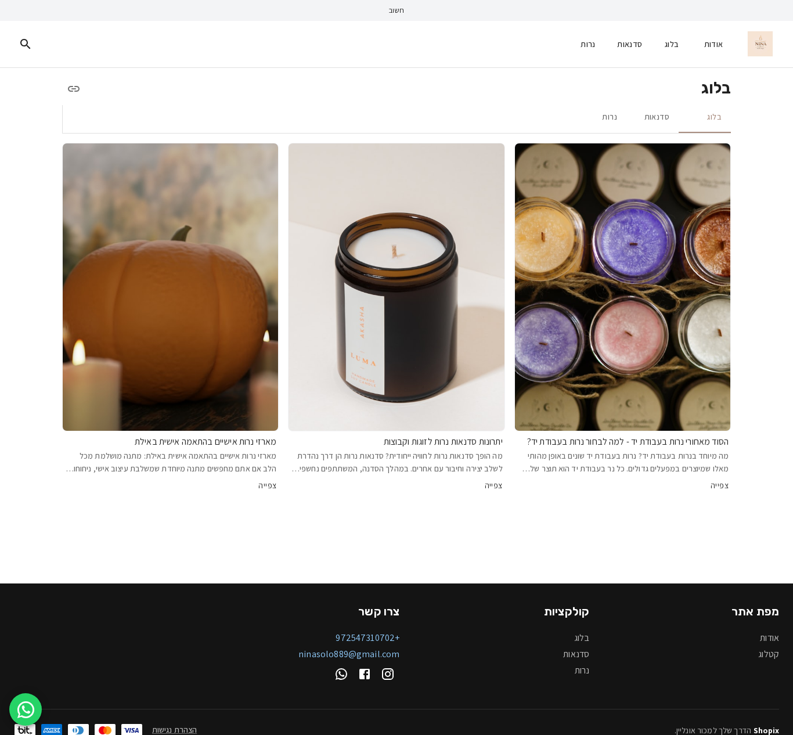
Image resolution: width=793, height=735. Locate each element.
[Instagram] (387, 674)
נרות (588, 43)
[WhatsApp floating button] (25, 709)
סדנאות (629, 43)
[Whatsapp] (341, 674)
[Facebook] (364, 674)
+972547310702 (367, 638)
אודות (713, 43)
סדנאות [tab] (656, 116)
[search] (25, 44)
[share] (73, 88)
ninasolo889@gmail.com (348, 654)
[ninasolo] (760, 44)
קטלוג (768, 654)
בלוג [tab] (714, 116)
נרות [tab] (609, 116)
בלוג (672, 43)
